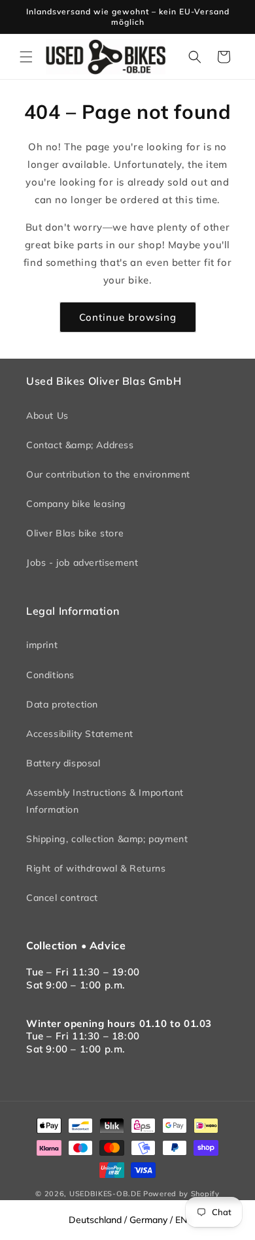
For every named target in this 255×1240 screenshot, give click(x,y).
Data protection (62, 704)
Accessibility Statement (79, 734)
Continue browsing (128, 317)
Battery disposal (63, 763)
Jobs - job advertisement (82, 562)
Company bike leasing (76, 504)
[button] (26, 56)
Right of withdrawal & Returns (95, 868)
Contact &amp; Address (80, 445)
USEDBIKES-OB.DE (105, 1193)
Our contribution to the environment (108, 474)
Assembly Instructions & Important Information (105, 801)
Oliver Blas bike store (75, 533)
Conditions (50, 675)
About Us (47, 415)
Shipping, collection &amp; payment (107, 839)
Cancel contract (62, 898)
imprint (42, 645)
